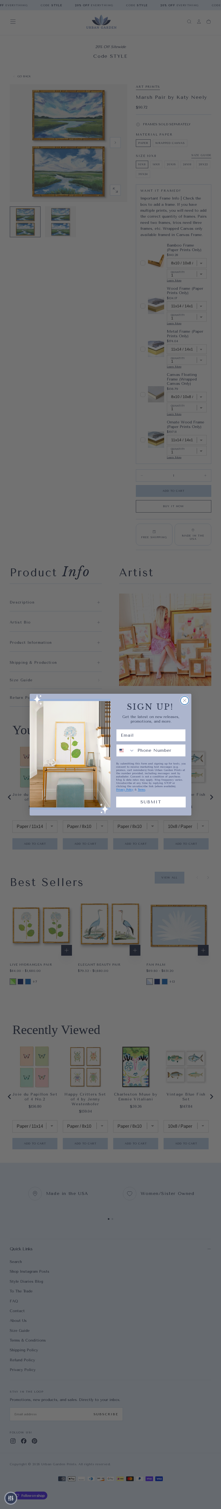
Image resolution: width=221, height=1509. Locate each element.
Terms (141, 789)
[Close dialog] (185, 700)
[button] (10, 1498)
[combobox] (125, 750)
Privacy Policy (124, 789)
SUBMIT (150, 801)
